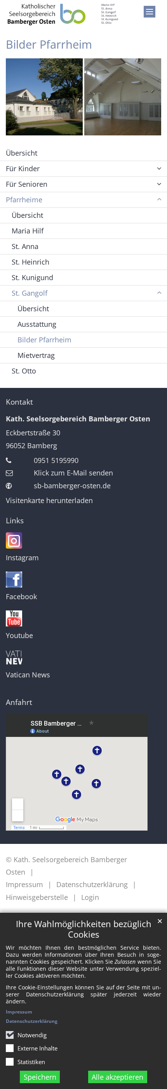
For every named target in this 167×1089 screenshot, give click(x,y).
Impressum (19, 1011)
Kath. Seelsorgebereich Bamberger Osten (78, 418)
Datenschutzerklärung (31, 1021)
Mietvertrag (36, 355)
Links (15, 520)
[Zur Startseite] (63, 14)
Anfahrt (19, 702)
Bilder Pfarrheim (44, 339)
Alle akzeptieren (117, 1077)
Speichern (40, 1077)
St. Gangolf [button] (29, 293)
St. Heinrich (30, 262)
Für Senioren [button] (26, 184)
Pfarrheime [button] (24, 199)
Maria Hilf (27, 230)
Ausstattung (36, 324)
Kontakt (19, 402)
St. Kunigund (32, 277)
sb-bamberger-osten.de (72, 485)
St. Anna (25, 246)
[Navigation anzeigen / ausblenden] (149, 12)
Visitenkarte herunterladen (49, 500)
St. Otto (24, 370)
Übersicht (21, 153)
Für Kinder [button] (23, 168)
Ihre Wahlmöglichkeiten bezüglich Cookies (83, 929)
